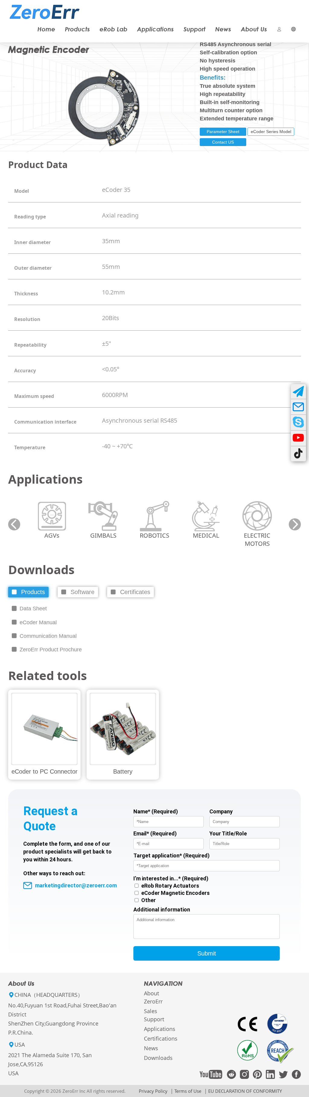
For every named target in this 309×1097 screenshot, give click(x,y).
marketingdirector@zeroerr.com (76, 885)
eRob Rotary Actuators (170, 885)
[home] (44, 6)
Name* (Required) (155, 811)
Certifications (160, 1038)
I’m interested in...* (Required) (171, 878)
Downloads (158, 1057)
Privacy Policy (153, 1091)
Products (77, 29)
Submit (206, 953)
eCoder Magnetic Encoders (175, 893)
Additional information (161, 909)
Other (148, 900)
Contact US (223, 142)
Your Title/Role (228, 833)
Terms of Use (187, 1091)
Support (194, 29)
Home (46, 29)
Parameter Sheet (223, 131)
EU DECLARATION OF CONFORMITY (245, 1091)
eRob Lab (113, 29)
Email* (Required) (155, 833)
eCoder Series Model (271, 131)
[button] (14, 524)
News (223, 29)
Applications (155, 29)
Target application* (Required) (171, 855)
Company (221, 811)
